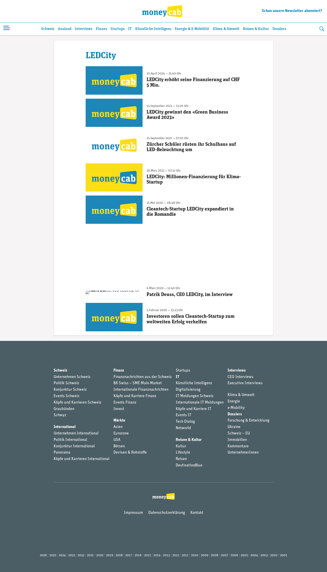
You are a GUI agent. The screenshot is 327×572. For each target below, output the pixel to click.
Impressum (133, 513)
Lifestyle (183, 453)
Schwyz (60, 415)
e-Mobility (236, 408)
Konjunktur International (74, 446)
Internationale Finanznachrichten (140, 390)
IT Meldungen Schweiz (195, 396)
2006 (234, 555)
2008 (214, 555)
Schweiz (47, 29)
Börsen (119, 446)
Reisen (181, 459)
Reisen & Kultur (256, 29)
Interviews (83, 29)
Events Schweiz (66, 396)
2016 (138, 555)
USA (116, 440)
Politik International (70, 440)
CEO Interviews (240, 377)
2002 (273, 555)
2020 (99, 555)
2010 (194, 555)
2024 (62, 555)
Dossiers (279, 29)
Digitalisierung (188, 390)
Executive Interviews (245, 383)
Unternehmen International (76, 434)
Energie (234, 402)
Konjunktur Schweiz (70, 390)
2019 (109, 555)
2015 (147, 555)
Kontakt (196, 513)
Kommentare (238, 446)
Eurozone (121, 434)
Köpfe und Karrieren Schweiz (77, 403)
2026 (43, 555)
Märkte (119, 421)
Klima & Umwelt (226, 29)
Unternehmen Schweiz (72, 377)
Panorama (62, 453)
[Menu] (6, 28)
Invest (118, 409)
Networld (183, 428)
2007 (224, 555)
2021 (90, 555)
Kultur (181, 446)
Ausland (64, 29)
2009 (204, 555)
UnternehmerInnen (243, 453)
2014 (156, 555)
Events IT (183, 415)
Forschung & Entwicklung (248, 421)
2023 (71, 555)
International (65, 427)
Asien (118, 427)
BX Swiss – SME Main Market (137, 383)
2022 (81, 555)
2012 (175, 555)
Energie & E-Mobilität (192, 29)
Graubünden (64, 409)
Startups (118, 29)
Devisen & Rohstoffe (130, 453)
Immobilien (237, 440)
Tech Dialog (185, 422)
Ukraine (234, 427)
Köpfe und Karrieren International (81, 459)
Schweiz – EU (239, 434)
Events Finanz (124, 403)
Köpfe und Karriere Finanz (134, 396)
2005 (244, 555)
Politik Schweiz (66, 383)
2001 (283, 555)
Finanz (101, 29)
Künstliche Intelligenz (153, 29)
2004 (254, 555)
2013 (166, 555)
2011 (185, 555)
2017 (128, 555)
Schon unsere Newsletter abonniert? (292, 11)
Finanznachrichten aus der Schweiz (142, 377)
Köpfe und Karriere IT (193, 409)
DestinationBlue (189, 466)
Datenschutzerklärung (166, 513)
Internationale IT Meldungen (200, 403)
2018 (119, 555)
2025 (52, 555)
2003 (264, 555)
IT (130, 29)
